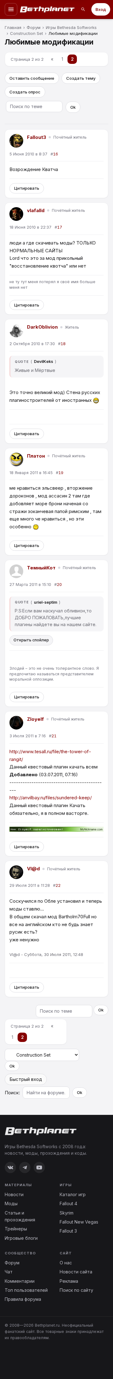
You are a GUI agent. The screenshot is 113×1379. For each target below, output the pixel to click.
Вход (100, 9)
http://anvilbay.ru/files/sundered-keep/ (50, 798)
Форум (12, 1262)
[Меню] (11, 9)
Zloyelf (35, 719)
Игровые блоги (21, 1238)
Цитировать (26, 188)
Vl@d (33, 869)
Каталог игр (73, 1194)
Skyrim (66, 1212)
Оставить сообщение (31, 78)
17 (59, 227)
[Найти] (83, 9)
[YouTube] (39, 1167)
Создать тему (80, 78)
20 (59, 584)
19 (60, 472)
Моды (11, 1203)
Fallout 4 (68, 1203)
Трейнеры (16, 1228)
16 (55, 154)
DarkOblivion (42, 327)
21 (53, 736)
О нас (66, 1262)
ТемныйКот (41, 568)
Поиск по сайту (76, 1290)
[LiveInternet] (18, 1358)
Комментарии (20, 1281)
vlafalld (36, 210)
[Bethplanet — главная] (47, 9)
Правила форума (23, 1299)
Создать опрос (24, 91)
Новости (14, 1194)
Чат (9, 1271)
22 (58, 885)
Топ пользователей (26, 1290)
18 (63, 343)
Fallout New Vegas (79, 1221)
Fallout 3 (68, 1231)
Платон (36, 456)
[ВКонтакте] (10, 1167)
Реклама (69, 1281)
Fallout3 (36, 137)
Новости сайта (76, 1271)
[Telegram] (24, 1167)
